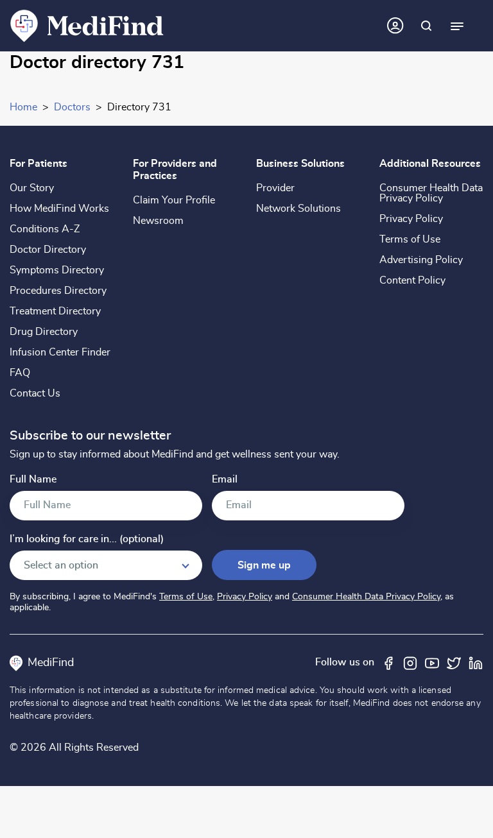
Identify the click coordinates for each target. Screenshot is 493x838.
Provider (275, 188)
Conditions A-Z (45, 229)
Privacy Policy (411, 219)
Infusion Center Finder (60, 352)
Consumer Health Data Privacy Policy (431, 193)
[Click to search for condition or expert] (426, 25)
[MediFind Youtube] (432, 662)
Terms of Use (409, 239)
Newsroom (158, 221)
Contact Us (35, 393)
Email (225, 480)
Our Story (32, 188)
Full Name (33, 480)
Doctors (72, 107)
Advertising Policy (421, 260)
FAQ (20, 373)
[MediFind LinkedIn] (475, 662)
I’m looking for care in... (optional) (87, 539)
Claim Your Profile (174, 200)
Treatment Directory (55, 311)
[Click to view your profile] (395, 25)
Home (23, 107)
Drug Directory (44, 332)
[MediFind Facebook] (388, 662)
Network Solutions (298, 208)
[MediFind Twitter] (454, 662)
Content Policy (412, 280)
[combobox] (106, 565)
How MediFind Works (59, 208)
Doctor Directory (48, 250)
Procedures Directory (58, 291)
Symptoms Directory (57, 270)
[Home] (87, 25)
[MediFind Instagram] (410, 662)
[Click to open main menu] (457, 25)
